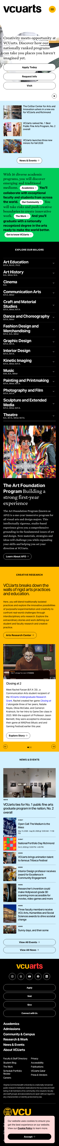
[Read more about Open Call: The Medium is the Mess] (9, 827)
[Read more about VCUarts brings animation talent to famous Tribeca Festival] (9, 858)
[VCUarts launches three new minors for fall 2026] (12, 146)
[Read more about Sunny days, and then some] (9, 929)
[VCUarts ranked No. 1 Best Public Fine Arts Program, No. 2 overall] (12, 129)
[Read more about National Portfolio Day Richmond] (9, 844)
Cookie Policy (25, 1128)
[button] (52, 9)
